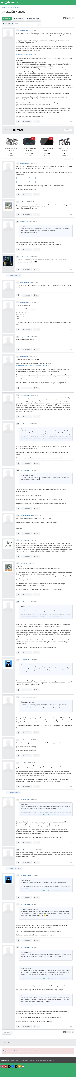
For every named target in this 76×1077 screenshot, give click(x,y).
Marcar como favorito (34, 18)
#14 (18, 540)
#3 (17, 202)
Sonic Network (14, 1060)
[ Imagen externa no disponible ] (26, 54)
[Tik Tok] (9, 1066)
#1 (17, 30)
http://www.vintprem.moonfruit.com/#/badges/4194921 (32, 365)
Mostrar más (46, 439)
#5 (17, 257)
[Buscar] (39, 24)
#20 (18, 763)
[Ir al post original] (21, 429)
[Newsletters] (23, 1066)
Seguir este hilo (19, 18)
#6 (17, 282)
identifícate (14, 1051)
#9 (17, 356)
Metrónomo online (34, 1060)
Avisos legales (44, 1060)
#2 (17, 163)
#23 (18, 875)
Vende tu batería (24, 1060)
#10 (18, 395)
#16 (18, 602)
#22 (18, 850)
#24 (18, 904)
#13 (18, 515)
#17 (18, 660)
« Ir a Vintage (6, 1032)
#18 (18, 697)
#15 (18, 563)
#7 (17, 302)
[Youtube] (5, 1066)
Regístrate (6, 1051)
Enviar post (7, 18)
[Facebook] (12, 1066)
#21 (18, 799)
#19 (18, 740)
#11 (18, 424)
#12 (18, 470)
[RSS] (19, 1066)
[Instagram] (2, 1066)
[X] (16, 1066)
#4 (17, 221)
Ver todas (68, 130)
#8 (17, 337)
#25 (18, 947)
